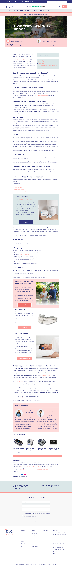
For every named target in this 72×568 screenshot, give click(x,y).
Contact (52, 10)
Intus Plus (16, 10)
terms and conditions (29, 515)
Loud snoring (17, 186)
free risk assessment (43, 95)
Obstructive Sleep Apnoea (23, 59)
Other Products (43, 10)
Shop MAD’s (25, 327)
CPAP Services (30, 10)
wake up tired (22, 199)
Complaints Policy (35, 539)
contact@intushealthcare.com (60, 555)
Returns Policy (35, 537)
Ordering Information (34, 533)
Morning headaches (19, 189)
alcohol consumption (24, 254)
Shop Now (26, 222)
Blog (49, 10)
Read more (43, 455)
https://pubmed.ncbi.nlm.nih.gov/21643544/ (30, 466)
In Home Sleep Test (25, 532)
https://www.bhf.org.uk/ (24, 398)
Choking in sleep (18, 187)
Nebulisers (23, 539)
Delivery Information (36, 535)
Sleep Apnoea (29, 201)
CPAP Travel (36, 10)
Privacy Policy (34, 542)
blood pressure (19, 381)
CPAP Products (23, 10)
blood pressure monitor (46, 375)
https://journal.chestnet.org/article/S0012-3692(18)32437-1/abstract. (36, 469)
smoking (21, 261)
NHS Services (23, 541)
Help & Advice (45, 530)
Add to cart (20, 455)
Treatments (41, 63)
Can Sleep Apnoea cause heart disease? (47, 60)
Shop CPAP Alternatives (24, 358)
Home (7, 10)
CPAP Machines (24, 536)
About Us (23, 530)
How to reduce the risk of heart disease (47, 61)
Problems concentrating (20, 191)
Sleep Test (11, 10)
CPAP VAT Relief (35, 546)
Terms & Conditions (36, 540)
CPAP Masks (23, 537)
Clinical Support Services (24, 544)
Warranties (34, 544)
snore (27, 199)
